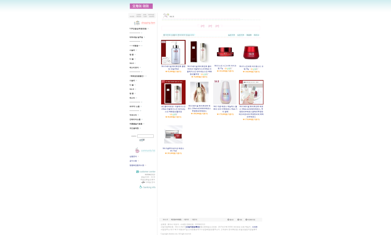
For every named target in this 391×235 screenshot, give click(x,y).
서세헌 (255, 227)
